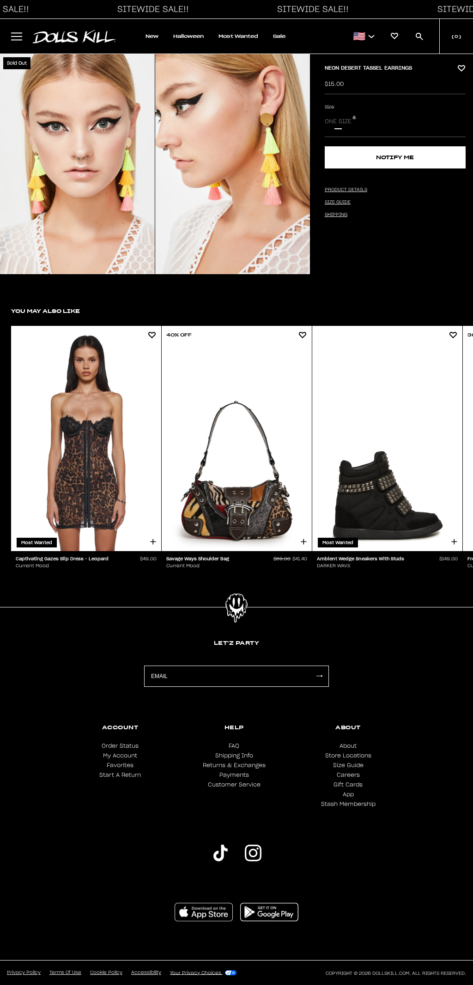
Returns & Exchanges (234, 765)
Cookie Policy (106, 972)
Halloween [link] (188, 36)
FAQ (234, 746)
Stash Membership (348, 804)
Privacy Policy (24, 972)
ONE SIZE (338, 121)
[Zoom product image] (77, 164)
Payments (234, 775)
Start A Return (120, 775)
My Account (120, 755)
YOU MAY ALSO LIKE (45, 310)
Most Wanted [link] (238, 36)
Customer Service (234, 784)
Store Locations (348, 755)
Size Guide (348, 765)
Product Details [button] (346, 189)
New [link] (152, 36)
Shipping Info (234, 755)
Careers (348, 775)
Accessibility (146, 972)
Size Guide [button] (338, 202)
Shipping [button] (336, 214)
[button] (150, 9)
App (348, 794)
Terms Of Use (65, 972)
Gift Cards (348, 784)
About (348, 746)
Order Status (120, 746)
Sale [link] (279, 36)
